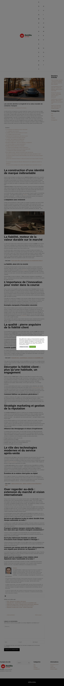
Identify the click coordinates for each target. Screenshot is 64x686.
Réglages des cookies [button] (24, 346)
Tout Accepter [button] (32, 346)
